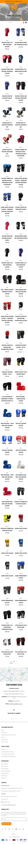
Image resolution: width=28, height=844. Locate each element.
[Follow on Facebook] (2, 829)
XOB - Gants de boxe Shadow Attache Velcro (7, 291)
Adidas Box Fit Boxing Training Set (7, 125)
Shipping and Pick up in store (8, 734)
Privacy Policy (4, 739)
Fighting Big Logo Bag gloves (21, 626)
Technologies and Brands (7, 751)
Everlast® (21, 343)
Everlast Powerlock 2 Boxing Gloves (20, 502)
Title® (21, 369)
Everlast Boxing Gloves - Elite (20, 346)
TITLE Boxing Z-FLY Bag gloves (21, 653)
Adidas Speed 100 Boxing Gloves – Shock (7, 238)
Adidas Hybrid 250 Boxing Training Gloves (7, 71)
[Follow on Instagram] (9, 829)
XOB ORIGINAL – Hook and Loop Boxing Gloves (7, 425)
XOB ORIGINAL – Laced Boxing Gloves (21, 398)
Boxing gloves (4, 768)
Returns (3, 737)
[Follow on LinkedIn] (23, 829)
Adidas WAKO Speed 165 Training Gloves (20, 43)
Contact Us (4, 732)
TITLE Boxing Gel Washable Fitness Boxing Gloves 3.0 (7, 398)
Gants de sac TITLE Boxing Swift (21, 373)
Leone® (21, 176)
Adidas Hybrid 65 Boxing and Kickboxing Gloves (21, 318)
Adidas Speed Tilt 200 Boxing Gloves (21, 70)
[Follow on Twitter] (5, 829)
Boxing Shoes (4, 764)
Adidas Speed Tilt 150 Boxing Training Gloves (7, 627)
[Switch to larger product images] (23, 22)
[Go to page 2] (16, 661)
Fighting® (21, 623)
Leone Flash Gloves (21, 528)
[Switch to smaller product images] (26, 22)
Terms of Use (4, 741)
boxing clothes (5, 773)
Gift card (3, 778)
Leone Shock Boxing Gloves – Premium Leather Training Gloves (21, 181)
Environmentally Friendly (7, 754)
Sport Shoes (4, 766)
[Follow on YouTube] (16, 829)
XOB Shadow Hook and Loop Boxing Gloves (20, 291)
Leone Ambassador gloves (21, 577)
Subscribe (6, 823)
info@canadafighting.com (16, 703)
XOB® (7, 287)
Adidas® (7, 40)
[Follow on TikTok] (19, 829)
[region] (14, 713)
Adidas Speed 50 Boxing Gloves (7, 97)
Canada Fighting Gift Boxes (8, 756)
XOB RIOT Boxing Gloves (21, 424)
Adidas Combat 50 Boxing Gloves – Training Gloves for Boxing (20, 153)
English (13, 833)
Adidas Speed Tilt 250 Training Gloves (7, 44)
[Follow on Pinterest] (12, 829)
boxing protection (5, 771)
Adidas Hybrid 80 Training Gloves (20, 208)
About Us (3, 749)
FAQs (2, 730)
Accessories (4, 775)
